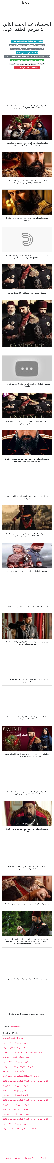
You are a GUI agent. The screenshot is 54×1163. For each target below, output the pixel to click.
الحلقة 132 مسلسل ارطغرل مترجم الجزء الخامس (27, 64)
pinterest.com (16, 1026)
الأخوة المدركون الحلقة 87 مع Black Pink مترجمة (21, 1076)
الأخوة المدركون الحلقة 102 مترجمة (16, 1104)
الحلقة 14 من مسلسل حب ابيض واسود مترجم (27, 60)
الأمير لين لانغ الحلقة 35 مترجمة (15, 1090)
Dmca (8, 1158)
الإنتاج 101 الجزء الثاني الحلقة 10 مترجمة (18, 1066)
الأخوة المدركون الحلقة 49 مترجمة (16, 1085)
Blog (25, 2)
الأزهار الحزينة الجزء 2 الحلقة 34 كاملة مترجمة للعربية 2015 (25, 1100)
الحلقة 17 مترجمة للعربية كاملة (27, 52)
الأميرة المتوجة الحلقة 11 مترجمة (15, 1095)
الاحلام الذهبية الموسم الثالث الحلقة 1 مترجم (19, 1128)
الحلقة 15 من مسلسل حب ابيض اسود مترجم (27, 41)
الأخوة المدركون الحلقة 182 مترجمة (16, 1061)
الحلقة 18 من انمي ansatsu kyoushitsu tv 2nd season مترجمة (27, 56)
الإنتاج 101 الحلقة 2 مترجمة (13, 1038)
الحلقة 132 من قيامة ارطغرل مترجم (27, 67)
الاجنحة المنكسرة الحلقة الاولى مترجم (17, 1047)
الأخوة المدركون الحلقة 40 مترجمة (16, 1042)
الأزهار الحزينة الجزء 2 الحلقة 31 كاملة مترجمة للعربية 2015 (25, 1119)
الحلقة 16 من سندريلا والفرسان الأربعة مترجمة (27, 49)
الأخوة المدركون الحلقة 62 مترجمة (16, 1109)
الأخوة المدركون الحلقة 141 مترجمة (16, 1057)
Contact (18, 1158)
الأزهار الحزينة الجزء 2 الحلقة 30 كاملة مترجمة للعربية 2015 (25, 1080)
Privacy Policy (30, 1158)
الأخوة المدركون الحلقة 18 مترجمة (16, 1123)
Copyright (44, 1158)
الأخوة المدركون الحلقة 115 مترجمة (16, 1114)
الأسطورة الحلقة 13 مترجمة (13, 1071)
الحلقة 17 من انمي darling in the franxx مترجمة (27, 45)
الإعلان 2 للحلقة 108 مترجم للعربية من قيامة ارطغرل (23, 1052)
